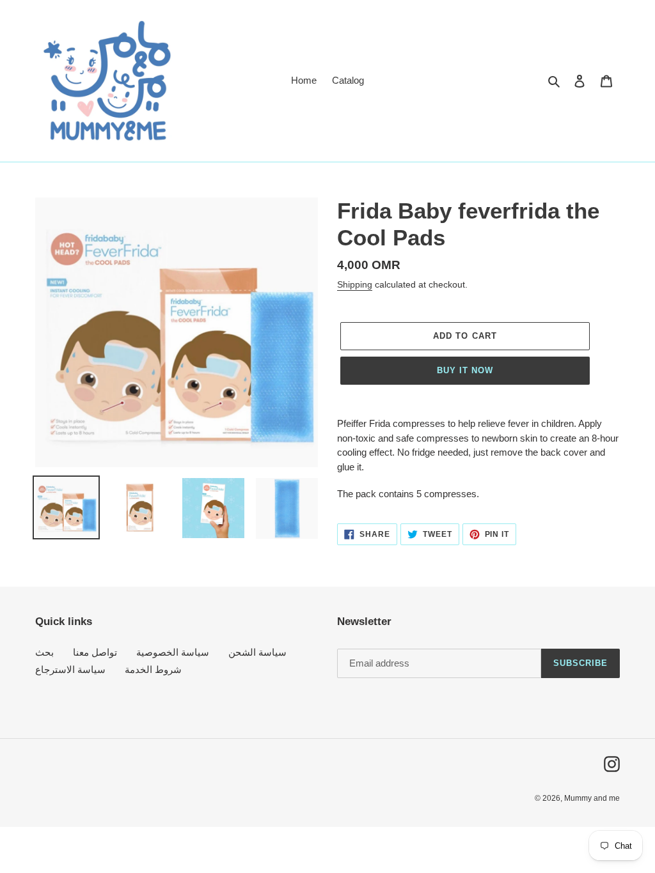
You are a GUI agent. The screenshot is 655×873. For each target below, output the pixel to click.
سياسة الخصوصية (172, 652)
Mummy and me (592, 798)
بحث (44, 652)
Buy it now (465, 370)
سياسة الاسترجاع (70, 669)
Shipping (354, 284)
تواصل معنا (95, 652)
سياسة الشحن (257, 652)
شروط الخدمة (153, 669)
